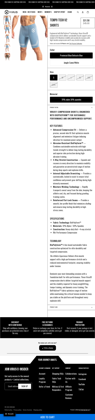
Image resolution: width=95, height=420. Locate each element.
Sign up (24, 386)
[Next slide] (46, 37)
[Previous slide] (14, 37)
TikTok (81, 389)
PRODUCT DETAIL (54, 107)
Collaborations (71, 373)
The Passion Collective (75, 43)
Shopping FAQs (57, 373)
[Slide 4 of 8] (7, 48)
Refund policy (8, 410)
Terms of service (27, 410)
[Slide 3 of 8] (7, 38)
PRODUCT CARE (54, 307)
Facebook (82, 379)
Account (42, 373)
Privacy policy (17, 410)
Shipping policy (37, 410)
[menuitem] (43, 17)
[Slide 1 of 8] (7, 20)
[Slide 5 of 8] (7, 57)
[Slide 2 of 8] (7, 29)
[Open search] (77, 12)
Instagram (83, 374)
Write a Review (50, 349)
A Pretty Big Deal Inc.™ (84, 410)
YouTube (82, 384)
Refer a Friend (44, 386)
